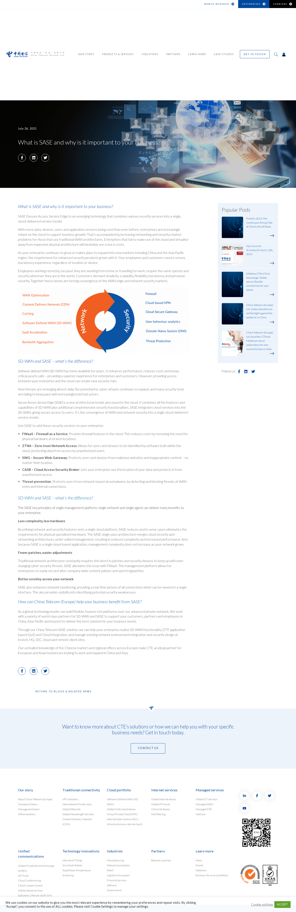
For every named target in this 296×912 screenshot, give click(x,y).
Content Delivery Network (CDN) (77, 822)
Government (114, 890)
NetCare (200, 814)
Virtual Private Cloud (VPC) (122, 814)
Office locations (26, 814)
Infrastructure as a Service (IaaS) (124, 824)
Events (199, 865)
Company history (27, 804)
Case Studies (224, 54)
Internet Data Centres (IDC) (122, 819)
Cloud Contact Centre (30, 885)
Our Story (86, 54)
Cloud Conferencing (29, 880)
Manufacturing (115, 860)
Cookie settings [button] (262, 904)
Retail (110, 870)
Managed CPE (204, 809)
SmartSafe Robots (72, 865)
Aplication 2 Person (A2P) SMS (35, 895)
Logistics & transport (118, 875)
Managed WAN (204, 804)
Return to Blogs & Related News (64, 691)
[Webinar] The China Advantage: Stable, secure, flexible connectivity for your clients (258, 282)
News (199, 860)
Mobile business (216, 4)
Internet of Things (72, 860)
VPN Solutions (70, 799)
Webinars (201, 870)
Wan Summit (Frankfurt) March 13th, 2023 (259, 250)
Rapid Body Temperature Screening (76, 873)
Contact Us (148, 748)
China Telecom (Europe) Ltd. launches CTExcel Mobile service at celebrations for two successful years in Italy (259, 341)
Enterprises (251, 4)
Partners (173, 54)
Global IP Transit (160, 804)
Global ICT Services (206, 799)
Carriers (280, 4)
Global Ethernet (71, 809)
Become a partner (161, 860)
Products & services (118, 54)
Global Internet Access (163, 799)
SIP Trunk (23, 875)
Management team (29, 809)
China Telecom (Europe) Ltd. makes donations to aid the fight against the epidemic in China (259, 311)
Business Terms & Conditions (212, 875)
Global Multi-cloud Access (121, 809)
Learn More (197, 54)
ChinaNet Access (160, 809)
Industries (149, 54)
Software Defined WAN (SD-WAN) (123, 802)
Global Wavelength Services (78, 814)
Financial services (116, 880)
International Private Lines (77, 804)
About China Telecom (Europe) (35, 799)
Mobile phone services (30, 890)
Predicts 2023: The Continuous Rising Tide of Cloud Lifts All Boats (259, 222)
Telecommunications (118, 865)
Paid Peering (158, 814)
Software (112, 885)
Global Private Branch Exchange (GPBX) (36, 868)
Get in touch (255, 54)
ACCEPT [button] (282, 904)
